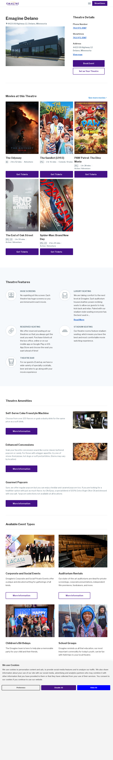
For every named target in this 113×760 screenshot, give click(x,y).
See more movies (96, 98)
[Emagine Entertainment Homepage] (12, 3)
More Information (21, 431)
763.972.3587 (80, 28)
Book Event (88, 63)
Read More (79, 319)
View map (77, 54)
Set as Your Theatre (89, 71)
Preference (21, 688)
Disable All (58, 688)
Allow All (93, 688)
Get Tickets (22, 174)
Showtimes (99, 3)
